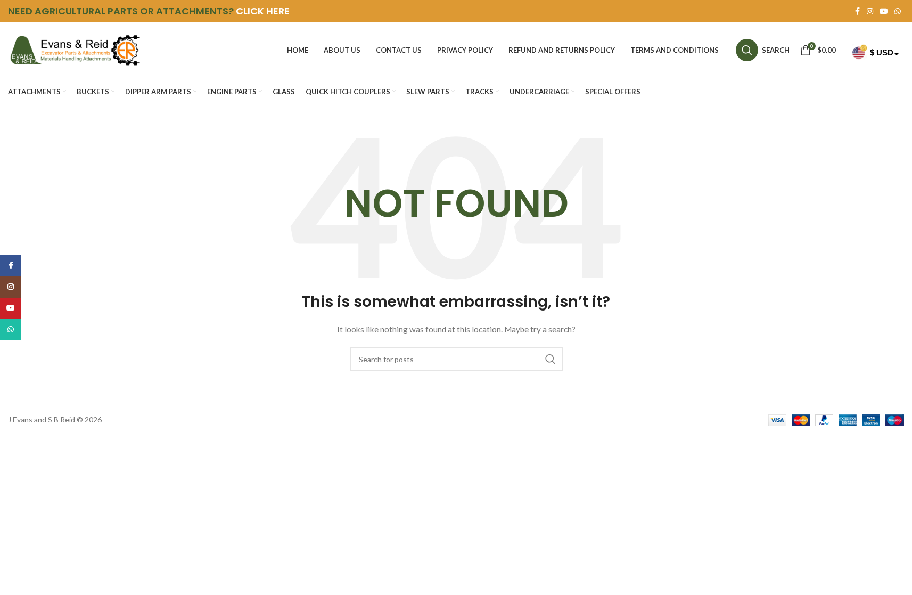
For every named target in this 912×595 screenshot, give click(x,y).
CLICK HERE (263, 11)
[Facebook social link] (857, 11)
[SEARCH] (550, 359)
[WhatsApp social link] (897, 11)
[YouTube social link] (883, 11)
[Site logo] (74, 49)
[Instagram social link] (870, 11)
